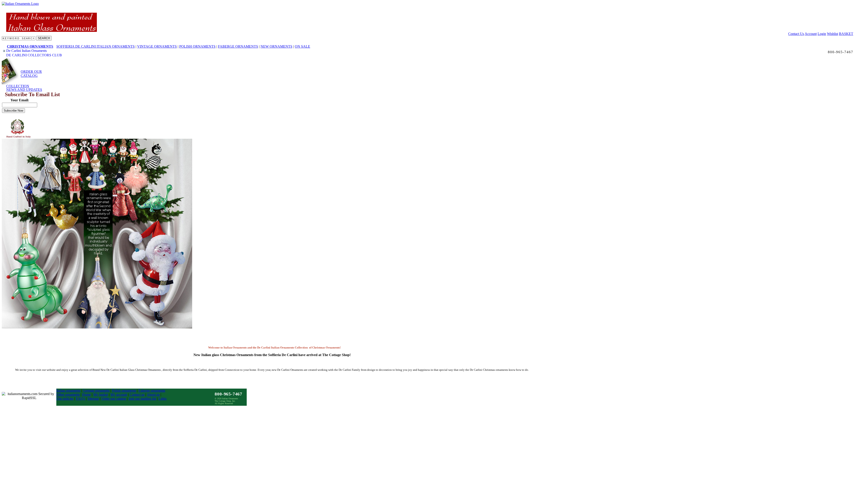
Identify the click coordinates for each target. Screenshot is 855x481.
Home (86, 394)
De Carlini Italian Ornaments (26, 51)
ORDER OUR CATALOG (31, 73)
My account (118, 394)
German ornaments (96, 390)
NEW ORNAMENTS (276, 46)
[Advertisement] (41, 129)
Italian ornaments (68, 390)
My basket (100, 394)
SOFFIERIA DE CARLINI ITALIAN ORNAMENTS (95, 46)
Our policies (64, 398)
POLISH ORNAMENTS (197, 46)
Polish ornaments (124, 390)
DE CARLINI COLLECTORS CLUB (34, 55)
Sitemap (93, 398)
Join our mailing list (142, 398)
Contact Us (796, 34)
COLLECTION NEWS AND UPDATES (24, 88)
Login (822, 34)
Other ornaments (68, 394)
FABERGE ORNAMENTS (238, 46)
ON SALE (302, 46)
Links (163, 398)
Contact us (137, 394)
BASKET (846, 34)
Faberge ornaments (151, 390)
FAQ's (80, 398)
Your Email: (19, 100)
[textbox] (18, 38)
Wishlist (832, 34)
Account (811, 34)
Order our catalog (113, 398)
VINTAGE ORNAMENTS (157, 46)
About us (153, 394)
